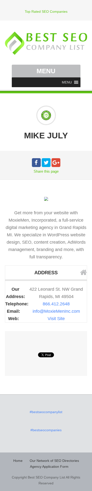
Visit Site (56, 318)
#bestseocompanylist (46, 412)
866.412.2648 (56, 303)
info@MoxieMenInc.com (56, 311)
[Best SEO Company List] (46, 43)
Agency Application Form (49, 466)
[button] (67, 82)
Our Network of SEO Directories (54, 461)
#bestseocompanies (46, 430)
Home (18, 461)
